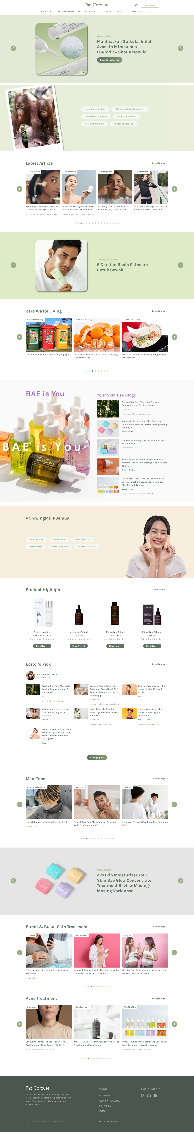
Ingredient (47, 11)
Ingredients (94, 699)
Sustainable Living (35, 320)
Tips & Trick (129, 935)
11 (104, 223)
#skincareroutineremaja (149, 724)
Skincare (141, 696)
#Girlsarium (59, 539)
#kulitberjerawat (82, 1050)
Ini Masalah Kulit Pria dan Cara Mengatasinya (144, 822)
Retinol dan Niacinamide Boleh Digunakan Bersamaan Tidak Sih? (104, 712)
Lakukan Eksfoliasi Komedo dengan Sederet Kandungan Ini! (125, 883)
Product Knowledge (106, 43)
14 (113, 223)
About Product (33, 172)
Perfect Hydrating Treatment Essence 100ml (42, 635)
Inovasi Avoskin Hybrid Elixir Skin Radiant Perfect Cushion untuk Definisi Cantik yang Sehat (42, 209)
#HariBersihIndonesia (96, 116)
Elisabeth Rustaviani (47, 674)
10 (101, 223)
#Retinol (107, 724)
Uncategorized (69, 172)
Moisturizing (48, 639)
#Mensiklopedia (60, 546)
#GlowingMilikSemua (69, 11)
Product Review (128, 470)
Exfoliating (146, 639)
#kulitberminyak (98, 1050)
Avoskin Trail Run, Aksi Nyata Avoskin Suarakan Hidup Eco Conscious (56, 689)
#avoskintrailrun (129, 414)
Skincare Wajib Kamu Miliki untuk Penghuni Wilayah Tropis (151, 689)
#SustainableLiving (123, 124)
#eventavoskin (144, 414)
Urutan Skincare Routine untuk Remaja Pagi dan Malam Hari (150, 712)
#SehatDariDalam (87, 546)
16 (118, 223)
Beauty (44, 743)
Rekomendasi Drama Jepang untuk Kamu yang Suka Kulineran (56, 712)
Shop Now (150, 5)
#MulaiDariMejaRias (142, 11)
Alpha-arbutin (127, 432)
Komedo (101, 872)
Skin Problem (92, 11)
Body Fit (125, 409)
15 (116, 223)
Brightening (35, 639)
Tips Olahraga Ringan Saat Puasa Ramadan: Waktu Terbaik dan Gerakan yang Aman (114, 209)
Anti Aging (73, 639)
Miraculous (84, 639)
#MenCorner (36, 546)
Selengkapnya (158, 163)
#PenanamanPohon (126, 116)
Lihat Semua (159, 590)
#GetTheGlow (36, 539)
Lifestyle (122, 11)
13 (110, 223)
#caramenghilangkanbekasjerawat (104, 705)
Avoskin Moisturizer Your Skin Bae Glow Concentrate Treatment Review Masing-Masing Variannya (144, 424)
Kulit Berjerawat (34, 1007)
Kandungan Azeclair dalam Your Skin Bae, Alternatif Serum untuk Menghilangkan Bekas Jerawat (144, 462)
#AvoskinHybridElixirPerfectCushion (42, 214)
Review (108, 11)
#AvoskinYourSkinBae (145, 494)
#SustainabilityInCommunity (130, 109)
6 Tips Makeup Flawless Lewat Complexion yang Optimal (121, 267)
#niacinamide (96, 724)
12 (107, 223)
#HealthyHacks (82, 539)
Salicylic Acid (33, 935)
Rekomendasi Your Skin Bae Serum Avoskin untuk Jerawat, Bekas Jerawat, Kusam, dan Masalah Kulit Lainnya (143, 481)
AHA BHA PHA (144, 720)
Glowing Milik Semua (107, 257)
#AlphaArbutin (128, 494)
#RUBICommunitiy (94, 124)
